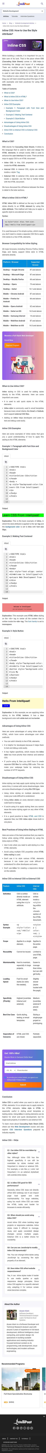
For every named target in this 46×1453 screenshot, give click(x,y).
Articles (6, 16)
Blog (10, 23)
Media (4, 1438)
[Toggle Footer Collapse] (23, 1416)
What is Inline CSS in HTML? (15, 97)
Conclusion (8, 134)
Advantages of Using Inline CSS (16, 122)
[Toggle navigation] (3, 4)
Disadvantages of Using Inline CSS (17, 126)
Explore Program (12, 345)
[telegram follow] (31, 1429)
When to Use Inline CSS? (13, 100)
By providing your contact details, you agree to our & (22, 1079)
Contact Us (14, 1438)
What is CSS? (9, 93)
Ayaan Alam (24, 1311)
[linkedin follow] (21, 1429)
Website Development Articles (24, 23)
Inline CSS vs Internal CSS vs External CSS (20, 130)
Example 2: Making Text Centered (19, 115)
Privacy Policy (21, 1080)
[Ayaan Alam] (12, 1315)
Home (4, 23)
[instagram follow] (28, 1429)
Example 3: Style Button (15, 118)
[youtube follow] (25, 1429)
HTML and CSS (35, 816)
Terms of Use (11, 1080)
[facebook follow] (14, 1429)
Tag (18, 172)
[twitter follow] (17, 1429)
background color (12, 527)
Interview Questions (27, 16)
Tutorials (15, 16)
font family (32, 621)
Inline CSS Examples (12, 104)
